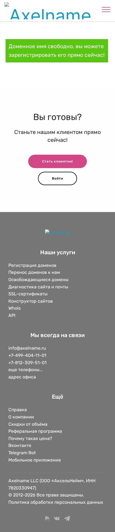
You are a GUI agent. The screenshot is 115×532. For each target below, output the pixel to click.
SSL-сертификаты (28, 293)
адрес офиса (22, 377)
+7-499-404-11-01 (27, 355)
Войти (57, 178)
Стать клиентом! (57, 161)
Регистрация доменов (32, 265)
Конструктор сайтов (30, 301)
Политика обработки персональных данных (55, 502)
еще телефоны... (25, 369)
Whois (14, 308)
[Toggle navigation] (106, 9)
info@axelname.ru (27, 348)
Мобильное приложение (34, 460)
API (11, 315)
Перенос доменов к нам (34, 272)
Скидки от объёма (27, 424)
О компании (21, 417)
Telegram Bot (22, 452)
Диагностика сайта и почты (38, 286)
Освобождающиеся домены (38, 279)
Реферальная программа (35, 431)
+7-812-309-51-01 (27, 362)
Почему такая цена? (30, 438)
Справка (17, 409)
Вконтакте (19, 445)
